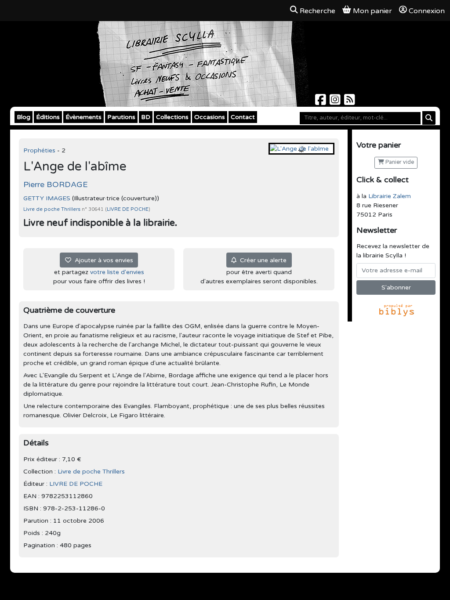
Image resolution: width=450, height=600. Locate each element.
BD (145, 117)
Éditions (48, 117)
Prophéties (40, 150)
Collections (172, 117)
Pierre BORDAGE (55, 184)
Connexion (427, 11)
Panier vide (399, 162)
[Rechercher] (428, 118)
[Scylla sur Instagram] (336, 102)
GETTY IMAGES (46, 198)
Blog (23, 117)
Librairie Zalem (389, 196)
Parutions (121, 117)
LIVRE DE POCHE (128, 209)
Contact (243, 117)
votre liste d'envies (117, 272)
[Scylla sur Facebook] (321, 102)
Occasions (209, 117)
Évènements (83, 117)
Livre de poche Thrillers (52, 209)
